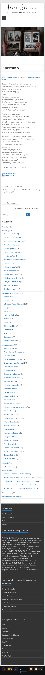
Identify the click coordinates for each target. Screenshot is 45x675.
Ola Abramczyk (26, 556)
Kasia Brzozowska (21, 549)
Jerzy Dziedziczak (11, 381)
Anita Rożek (8, 355)
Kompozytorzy (7, 345)
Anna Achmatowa (10, 245)
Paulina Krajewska (11, 440)
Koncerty (5, 463)
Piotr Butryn (30, 560)
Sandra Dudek (32, 565)
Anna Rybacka (8, 542)
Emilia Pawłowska (7, 544)
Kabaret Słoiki (33, 547)
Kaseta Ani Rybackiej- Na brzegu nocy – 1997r (21, 477)
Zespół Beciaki (21, 570)
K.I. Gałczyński (9, 256)
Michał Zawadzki (10, 422)
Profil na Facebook (8, 517)
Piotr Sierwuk (6, 563)
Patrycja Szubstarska (12, 282)
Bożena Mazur (20, 542)
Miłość (6, 319)
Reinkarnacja (10, 203)
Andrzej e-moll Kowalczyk (14, 241)
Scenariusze (8, 337)
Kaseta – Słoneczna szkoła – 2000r (17, 474)
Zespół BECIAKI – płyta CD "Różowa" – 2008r (21, 488)
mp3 (5, 556)
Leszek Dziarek (10, 392)
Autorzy (5, 231)
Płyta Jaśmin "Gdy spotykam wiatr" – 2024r (20, 485)
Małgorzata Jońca (11, 267)
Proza (6, 333)
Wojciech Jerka (10, 459)
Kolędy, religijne (10, 315)
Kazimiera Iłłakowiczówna (14, 259)
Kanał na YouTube (8, 514)
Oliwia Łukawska (7, 558)
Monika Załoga (10, 429)
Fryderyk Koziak (10, 370)
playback (16, 563)
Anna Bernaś (27, 540)
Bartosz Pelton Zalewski (13, 359)
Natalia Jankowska (14, 556)
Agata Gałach (9, 348)
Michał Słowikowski (7, 553)
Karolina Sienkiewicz (11, 385)
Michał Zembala (10, 425)
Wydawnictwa (7, 470)
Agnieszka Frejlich (35, 538)
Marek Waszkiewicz (11, 274)
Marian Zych (8, 411)
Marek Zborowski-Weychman (15, 407)
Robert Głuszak (28, 563)
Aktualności (6, 227)
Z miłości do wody (11, 341)
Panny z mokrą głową (20, 558)
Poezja (6, 330)
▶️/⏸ (10, 669)
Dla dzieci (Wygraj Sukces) (31, 190)
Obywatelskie (9, 326)
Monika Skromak (33, 553)
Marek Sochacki (13, 77)
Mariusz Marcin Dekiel (12, 278)
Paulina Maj (21, 560)
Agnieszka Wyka (7, 540)
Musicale (7, 322)
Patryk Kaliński (10, 436)
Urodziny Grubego (9, 467)
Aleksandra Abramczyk (13, 237)
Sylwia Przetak (6, 567)
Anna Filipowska (10, 248)
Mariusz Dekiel (9, 414)
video (13, 567)
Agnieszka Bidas (10, 234)
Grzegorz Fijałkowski (12, 374)
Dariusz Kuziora (10, 367)
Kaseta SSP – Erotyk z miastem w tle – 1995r (20, 481)
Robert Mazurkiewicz (12, 448)
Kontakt (4, 524)
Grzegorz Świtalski (19, 544)
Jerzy (6, 186)
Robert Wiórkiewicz (11, 451)
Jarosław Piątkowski (12, 378)
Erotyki (7, 307)
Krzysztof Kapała (10, 389)
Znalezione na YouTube (10, 496)
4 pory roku (8, 296)
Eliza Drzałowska (33, 542)
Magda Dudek (9, 263)
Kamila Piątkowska (8, 549)
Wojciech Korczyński (9, 570)
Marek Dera (8, 400)
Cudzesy (7, 300)
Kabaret (7, 311)
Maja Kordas (5, 551)
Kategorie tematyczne (10, 293)
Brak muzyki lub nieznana (13, 190)
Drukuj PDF (9, 175)
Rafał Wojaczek (10, 285)
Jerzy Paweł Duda (22, 546)
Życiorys (5, 521)
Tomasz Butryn (9, 455)
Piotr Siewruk (9, 444)
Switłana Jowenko (10, 289)
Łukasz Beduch (9, 396)
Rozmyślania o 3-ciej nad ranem (27, 208)
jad (27, 544)
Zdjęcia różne (7, 493)
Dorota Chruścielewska (13, 252)
